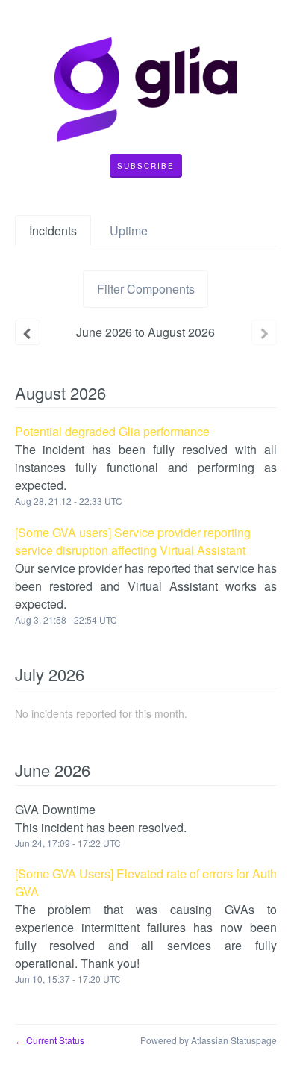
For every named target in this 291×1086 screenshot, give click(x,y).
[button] (146, 166)
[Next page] (264, 332)
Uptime (129, 230)
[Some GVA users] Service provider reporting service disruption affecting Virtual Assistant (133, 541)
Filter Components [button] (146, 288)
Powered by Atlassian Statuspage (208, 1040)
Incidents (53, 230)
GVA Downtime (55, 809)
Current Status (49, 1040)
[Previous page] (27, 332)
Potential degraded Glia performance (112, 431)
